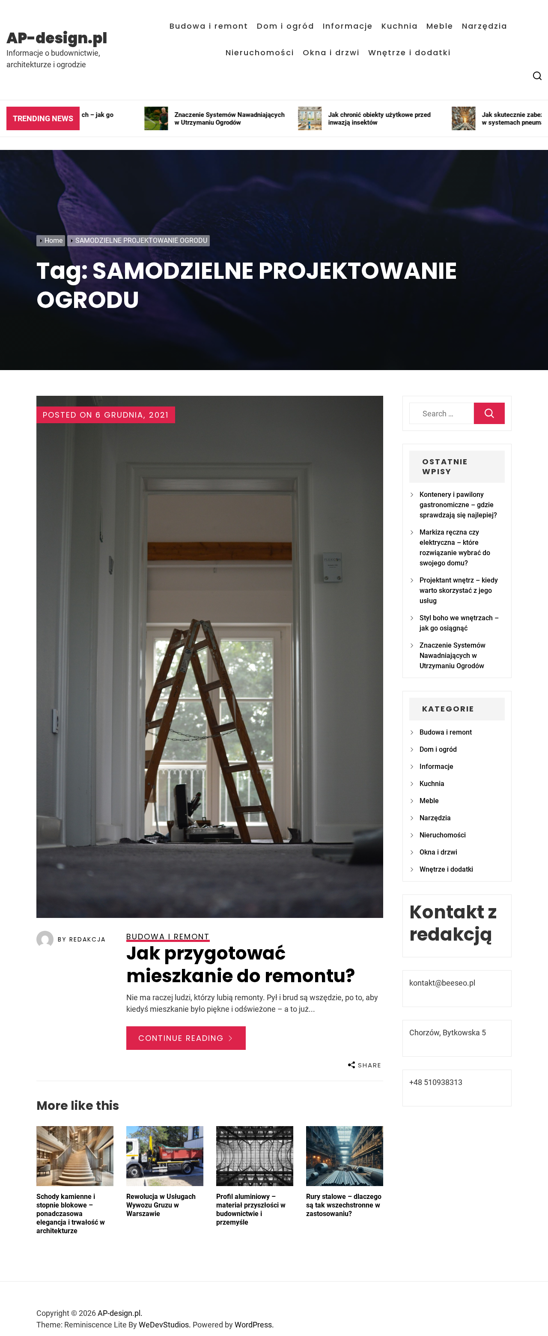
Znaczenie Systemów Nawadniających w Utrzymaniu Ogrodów (452, 655)
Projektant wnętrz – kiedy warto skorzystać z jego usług (459, 590)
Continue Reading (182, 1038)
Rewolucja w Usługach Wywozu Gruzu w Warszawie (161, 1205)
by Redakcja (82, 939)
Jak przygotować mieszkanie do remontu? (240, 965)
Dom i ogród (285, 26)
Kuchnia (399, 26)
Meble (439, 26)
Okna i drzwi (331, 52)
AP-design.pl (56, 38)
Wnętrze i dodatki (409, 52)
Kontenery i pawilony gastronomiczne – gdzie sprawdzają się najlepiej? (458, 504)
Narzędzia (484, 26)
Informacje (348, 26)
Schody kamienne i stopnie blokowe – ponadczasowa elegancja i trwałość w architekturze (70, 1214)
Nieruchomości (260, 52)
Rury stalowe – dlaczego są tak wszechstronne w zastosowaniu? (343, 1205)
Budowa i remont (209, 26)
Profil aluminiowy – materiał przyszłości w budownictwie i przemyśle (251, 1209)
